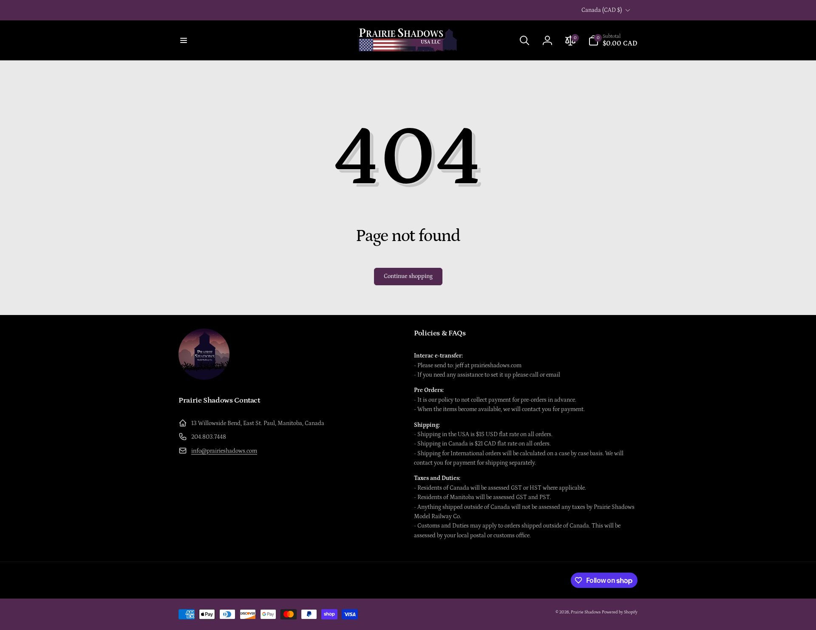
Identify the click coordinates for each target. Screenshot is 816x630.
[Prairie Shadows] (204, 377)
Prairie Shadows (586, 612)
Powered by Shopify (620, 612)
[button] (183, 40)
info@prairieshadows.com (224, 451)
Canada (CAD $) (601, 10)
